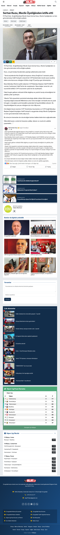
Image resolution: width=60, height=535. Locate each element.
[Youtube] (31, 504)
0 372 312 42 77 (31, 494)
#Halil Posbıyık (22, 21)
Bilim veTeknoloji (19, 526)
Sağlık (27, 5)
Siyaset (21, 5)
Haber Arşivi (36, 520)
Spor (54, 5)
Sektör (25, 526)
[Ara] (55, 2)
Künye (39, 526)
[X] (26, 504)
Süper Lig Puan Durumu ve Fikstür (14, 517)
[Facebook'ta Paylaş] (5, 62)
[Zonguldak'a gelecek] (16, 227)
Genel (3, 5)
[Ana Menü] (3, 2)
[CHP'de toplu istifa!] (43, 246)
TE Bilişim (34, 532)
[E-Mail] (14, 211)
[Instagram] (28, 504)
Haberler (5, 10)
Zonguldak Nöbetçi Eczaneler (13, 511)
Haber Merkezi (17, 207)
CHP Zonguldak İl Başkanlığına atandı (14, 254)
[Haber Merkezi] (8, 209)
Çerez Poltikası (46, 526)
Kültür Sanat (41, 5)
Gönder (7, 299)
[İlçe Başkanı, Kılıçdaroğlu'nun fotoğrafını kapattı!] (16, 265)
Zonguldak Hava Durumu (39, 511)
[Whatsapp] (34, 504)
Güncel (9, 5)
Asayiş (15, 5)
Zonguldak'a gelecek (10, 236)
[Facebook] (23, 504)
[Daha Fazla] (13, 62)
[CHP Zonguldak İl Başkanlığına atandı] (16, 246)
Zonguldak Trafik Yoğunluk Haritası (41, 514)
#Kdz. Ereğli (13, 21)
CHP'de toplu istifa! (36, 254)
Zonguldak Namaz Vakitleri (13, 514)
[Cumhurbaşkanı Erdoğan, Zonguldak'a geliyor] (43, 265)
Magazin (30, 526)
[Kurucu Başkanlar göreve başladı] (43, 227)
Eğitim (49, 5)
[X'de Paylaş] (7, 62)
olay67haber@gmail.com (31, 498)
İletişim (35, 526)
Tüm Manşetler (36, 517)
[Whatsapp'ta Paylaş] (10, 62)
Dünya (33, 5)
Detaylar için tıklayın (30, 427)
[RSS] (37, 504)
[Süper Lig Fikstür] (55, 433)
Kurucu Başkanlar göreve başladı (40, 236)
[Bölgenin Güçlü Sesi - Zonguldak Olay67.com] (29, 2)
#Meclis (5, 21)
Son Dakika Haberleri (11, 520)
